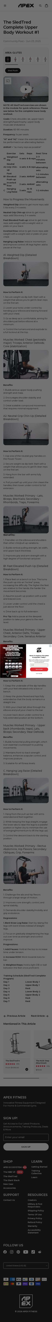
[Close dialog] (50, 646)
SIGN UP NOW (38, 669)
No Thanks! (39, 673)
